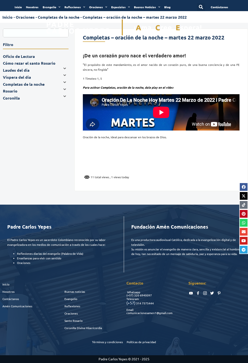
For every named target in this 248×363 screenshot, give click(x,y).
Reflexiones (72, 7)
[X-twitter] (244, 196)
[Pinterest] (244, 214)
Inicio (18, 7)
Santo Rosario (73, 321)
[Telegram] (244, 250)
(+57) (129, 295)
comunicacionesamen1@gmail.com (149, 313)
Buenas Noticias (145, 7)
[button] (201, 7)
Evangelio (49, 7)
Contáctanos (10, 299)
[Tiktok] (244, 205)
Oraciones (96, 7)
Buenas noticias (74, 291)
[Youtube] (244, 241)
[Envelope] (244, 232)
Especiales (118, 7)
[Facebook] (244, 187)
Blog (167, 7)
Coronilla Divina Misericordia (83, 328)
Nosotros (32, 7)
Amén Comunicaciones (17, 306)
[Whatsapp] (244, 223)
